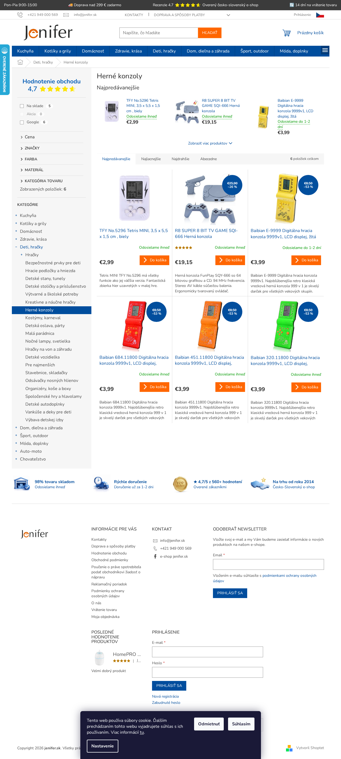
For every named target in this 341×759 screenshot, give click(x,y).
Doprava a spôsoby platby (179, 15)
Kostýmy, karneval (43, 318)
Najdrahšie (180, 158)
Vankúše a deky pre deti (48, 412)
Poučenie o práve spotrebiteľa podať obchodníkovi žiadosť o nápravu (116, 572)
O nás (96, 603)
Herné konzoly (39, 310)
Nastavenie (102, 746)
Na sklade (39, 105)
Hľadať (209, 32)
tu (142, 732)
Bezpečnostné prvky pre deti (53, 263)
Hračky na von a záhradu (48, 349)
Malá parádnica (39, 333)
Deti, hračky (31, 247)
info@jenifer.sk (172, 540)
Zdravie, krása (33, 239)
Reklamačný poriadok (109, 584)
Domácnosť (31, 231)
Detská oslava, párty (45, 326)
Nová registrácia (165, 696)
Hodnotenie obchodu (109, 553)
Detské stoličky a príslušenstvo (55, 286)
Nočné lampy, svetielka (47, 341)
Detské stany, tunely (45, 279)
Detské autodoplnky (44, 404)
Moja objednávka (105, 616)
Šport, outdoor (34, 436)
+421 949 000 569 (175, 548)
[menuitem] (25, 51)
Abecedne (208, 158)
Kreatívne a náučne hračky (50, 302)
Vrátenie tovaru (104, 609)
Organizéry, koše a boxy (48, 389)
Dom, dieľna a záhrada (41, 428)
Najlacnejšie (151, 158)
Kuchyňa (28, 216)
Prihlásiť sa (230, 593)
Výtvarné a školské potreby (51, 294)
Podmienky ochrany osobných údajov (107, 593)
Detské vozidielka (42, 357)
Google (36, 122)
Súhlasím (241, 724)
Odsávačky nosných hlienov (51, 381)
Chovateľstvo (33, 459)
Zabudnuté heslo (166, 702)
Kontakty (134, 15)
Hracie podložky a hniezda (50, 271)
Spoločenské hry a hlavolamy (53, 396)
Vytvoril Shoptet (310, 747)
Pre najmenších (40, 365)
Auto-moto (31, 451)
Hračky (32, 255)
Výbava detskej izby (44, 420)
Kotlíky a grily (33, 224)
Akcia (34, 114)
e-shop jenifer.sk (174, 556)
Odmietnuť (209, 724)
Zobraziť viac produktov (207, 143)
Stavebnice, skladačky (46, 373)
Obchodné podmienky (109, 560)
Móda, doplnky (34, 444)
